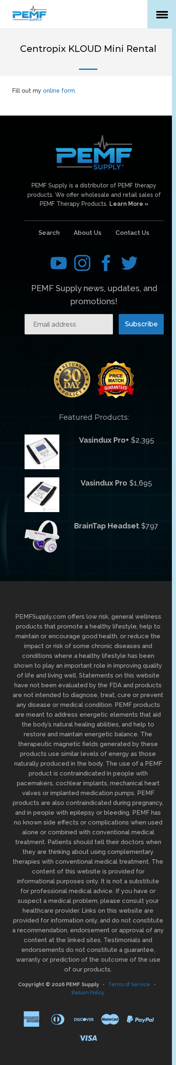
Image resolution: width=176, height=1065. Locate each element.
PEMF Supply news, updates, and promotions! (94, 294)
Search (49, 232)
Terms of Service (129, 984)
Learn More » (129, 204)
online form (59, 90)
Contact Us (132, 232)
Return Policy (88, 992)
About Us (88, 232)
